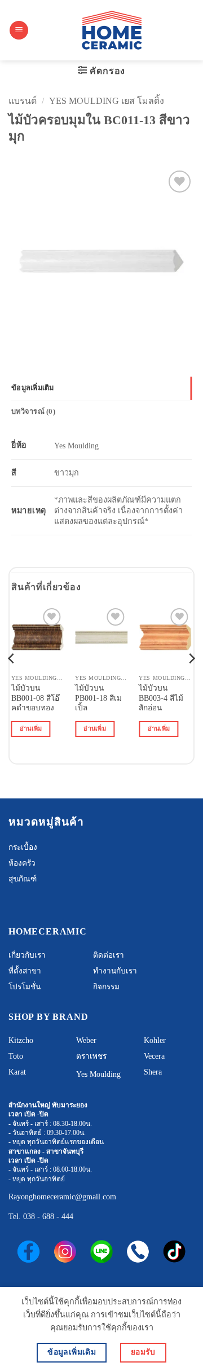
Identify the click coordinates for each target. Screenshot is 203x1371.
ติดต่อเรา (108, 955)
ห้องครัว (22, 863)
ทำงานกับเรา (115, 971)
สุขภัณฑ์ (22, 879)
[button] (19, 30)
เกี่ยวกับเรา (27, 955)
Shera (153, 1072)
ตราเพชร (91, 1056)
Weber (86, 1040)
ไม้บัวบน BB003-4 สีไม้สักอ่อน (161, 698)
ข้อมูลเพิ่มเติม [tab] (32, 388)
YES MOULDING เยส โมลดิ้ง (106, 101)
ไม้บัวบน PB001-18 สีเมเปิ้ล (98, 698)
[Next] (191, 681)
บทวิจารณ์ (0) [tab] (33, 412)
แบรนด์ (22, 101)
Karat (17, 1072)
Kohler (155, 1040)
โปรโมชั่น (24, 987)
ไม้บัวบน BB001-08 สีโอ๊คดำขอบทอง (35, 698)
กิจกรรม (106, 987)
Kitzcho (20, 1040)
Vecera (154, 1056)
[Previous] (12, 681)
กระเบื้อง (22, 847)
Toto (15, 1056)
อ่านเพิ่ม (31, 728)
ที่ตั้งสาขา (24, 971)
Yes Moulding (98, 1074)
